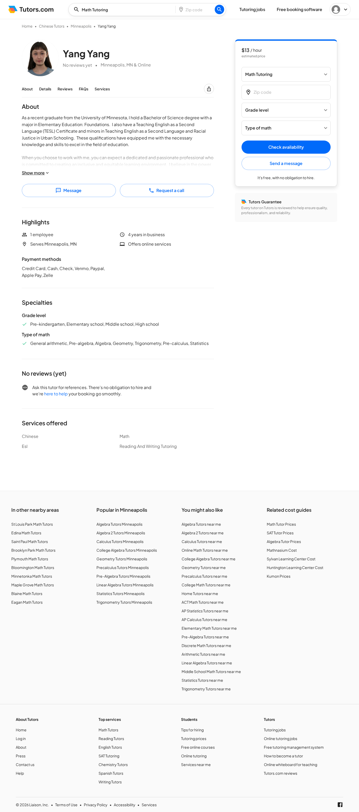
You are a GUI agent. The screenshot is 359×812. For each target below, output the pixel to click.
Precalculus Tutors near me (204, 576)
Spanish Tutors (111, 773)
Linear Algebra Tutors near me (207, 662)
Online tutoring (194, 755)
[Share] (209, 89)
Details (45, 88)
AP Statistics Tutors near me (205, 610)
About (27, 88)
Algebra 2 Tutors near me (203, 532)
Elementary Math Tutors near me (209, 628)
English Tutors (110, 747)
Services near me (196, 764)
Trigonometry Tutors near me (206, 688)
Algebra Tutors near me (201, 524)
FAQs (83, 88)
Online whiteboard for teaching (290, 764)
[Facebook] (340, 804)
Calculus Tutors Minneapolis (119, 541)
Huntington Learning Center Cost (295, 567)
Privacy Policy (95, 804)
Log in (21, 738)
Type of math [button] (258, 128)
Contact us (25, 764)
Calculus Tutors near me (202, 541)
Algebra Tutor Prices (284, 541)
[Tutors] (31, 9)
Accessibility (124, 804)
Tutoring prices (193, 738)
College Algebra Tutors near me (208, 558)
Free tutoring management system (294, 747)
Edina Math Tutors (26, 532)
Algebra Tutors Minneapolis (119, 524)
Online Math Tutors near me (205, 550)
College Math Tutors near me (206, 584)
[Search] (219, 9)
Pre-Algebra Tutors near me (205, 636)
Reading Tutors (111, 738)
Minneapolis (81, 26)
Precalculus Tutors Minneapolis (122, 567)
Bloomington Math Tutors (32, 567)
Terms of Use (66, 804)
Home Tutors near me (200, 593)
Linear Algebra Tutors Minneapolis (124, 584)
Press (20, 755)
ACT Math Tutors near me (203, 602)
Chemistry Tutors (113, 764)
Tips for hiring (192, 729)
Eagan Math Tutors (27, 602)
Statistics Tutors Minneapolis (120, 593)
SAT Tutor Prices (280, 532)
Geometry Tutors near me (204, 567)
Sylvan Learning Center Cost (291, 558)
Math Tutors (108, 729)
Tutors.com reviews (280, 773)
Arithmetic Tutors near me (203, 654)
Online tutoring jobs (280, 738)
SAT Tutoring (109, 755)
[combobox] (123, 9)
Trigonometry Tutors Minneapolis (124, 602)
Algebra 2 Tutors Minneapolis (120, 532)
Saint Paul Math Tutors (29, 541)
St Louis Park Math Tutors (32, 524)
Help (20, 773)
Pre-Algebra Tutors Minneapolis (123, 576)
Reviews (65, 88)
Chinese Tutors (51, 26)
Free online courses (198, 747)
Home (27, 26)
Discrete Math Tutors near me (206, 645)
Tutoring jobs (275, 729)
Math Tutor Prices (281, 524)
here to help (56, 393)
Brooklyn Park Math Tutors (33, 550)
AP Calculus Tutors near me (204, 619)
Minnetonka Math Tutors (31, 576)
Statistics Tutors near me (202, 680)
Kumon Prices (278, 576)
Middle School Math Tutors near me (211, 671)
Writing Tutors (110, 781)
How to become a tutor (283, 755)
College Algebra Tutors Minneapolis (126, 550)
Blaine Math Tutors (26, 593)
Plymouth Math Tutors (29, 558)
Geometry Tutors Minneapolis (121, 558)
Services (102, 88)
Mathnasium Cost (282, 550)
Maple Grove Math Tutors (32, 584)
